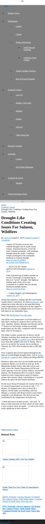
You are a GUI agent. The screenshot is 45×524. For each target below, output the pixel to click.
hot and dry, (35, 302)
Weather (19, 183)
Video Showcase (22, 135)
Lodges (19, 26)
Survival (19, 127)
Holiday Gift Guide (23, 103)
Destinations (13, 21)
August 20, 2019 (13, 295)
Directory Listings (15, 146)
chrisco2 (7, 238)
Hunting (19, 111)
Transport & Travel (15, 178)
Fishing (19, 119)
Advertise (12, 154)
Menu (6, 6)
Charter (19, 34)
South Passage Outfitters (29, 48)
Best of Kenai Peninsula (25, 79)
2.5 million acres (25, 339)
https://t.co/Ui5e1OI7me (15, 289)
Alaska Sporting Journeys (26, 71)
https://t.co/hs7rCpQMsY (16, 260)
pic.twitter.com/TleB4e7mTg (17, 262)
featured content (12, 430)
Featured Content (15, 90)
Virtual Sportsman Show (17, 194)
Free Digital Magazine (24, 167)
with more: (20, 315)
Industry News (14, 13)
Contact (19, 159)
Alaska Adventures (23, 42)
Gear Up (19, 95)
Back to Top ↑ (5, 523)
